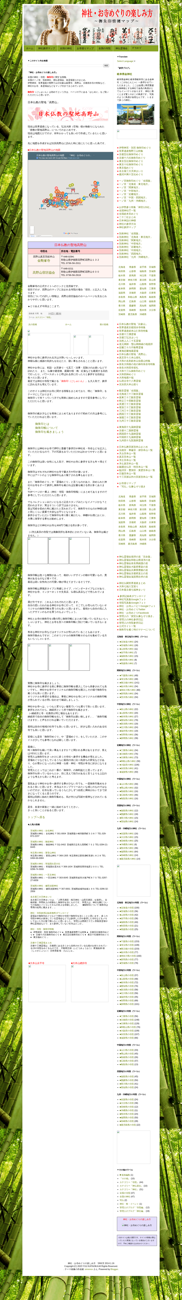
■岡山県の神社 (127, 788)
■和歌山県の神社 (128, 761)
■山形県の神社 (127, 649)
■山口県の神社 (127, 784)
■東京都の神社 (127, 683)
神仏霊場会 (122, 48)
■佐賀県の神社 (127, 833)
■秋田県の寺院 (127, 926)
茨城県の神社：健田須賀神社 (44, 886)
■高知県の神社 (127, 821)
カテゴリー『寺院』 (43, 317)
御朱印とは (42, 423)
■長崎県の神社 (127, 855)
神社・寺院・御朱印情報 (42, 929)
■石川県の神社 (127, 727)
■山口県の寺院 (127, 1050)
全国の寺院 (105, 48)
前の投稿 (104, 324)
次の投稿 (32, 324)
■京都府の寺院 (127, 1020)
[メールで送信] (49, 313)
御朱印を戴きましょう (49, 431)
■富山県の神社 (127, 709)
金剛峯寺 (43, 260)
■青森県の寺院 (127, 929)
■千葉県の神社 (127, 675)
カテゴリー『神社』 (129, 1189)
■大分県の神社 (127, 837)
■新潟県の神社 (127, 724)
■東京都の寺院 (127, 949)
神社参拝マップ (46, 48)
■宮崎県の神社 (127, 841)
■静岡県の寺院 (127, 1004)
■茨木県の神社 (127, 697)
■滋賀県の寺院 (127, 1038)
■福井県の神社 (127, 731)
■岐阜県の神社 (127, 716)
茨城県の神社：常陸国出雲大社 (45, 864)
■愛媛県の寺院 (127, 1080)
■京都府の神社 (127, 754)
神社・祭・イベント (129, 1204)
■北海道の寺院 (127, 908)
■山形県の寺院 (127, 915)
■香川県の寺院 (127, 1084)
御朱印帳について (46, 427)
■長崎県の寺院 (127, 1121)
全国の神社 (66, 48)
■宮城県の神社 (127, 645)
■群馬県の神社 (127, 693)
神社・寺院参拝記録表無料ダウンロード (49, 913)
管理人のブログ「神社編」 (132, 1211)
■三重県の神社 (127, 750)
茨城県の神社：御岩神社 (42, 842)
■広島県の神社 (127, 795)
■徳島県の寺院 (127, 1076)
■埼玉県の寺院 (127, 945)
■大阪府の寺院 (127, 1031)
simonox (89, 1269)
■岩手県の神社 (127, 652)
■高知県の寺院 (127, 1087)
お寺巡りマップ (85, 48)
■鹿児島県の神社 (128, 859)
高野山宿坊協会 (44, 272)
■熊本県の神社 (127, 848)
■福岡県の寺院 (127, 1117)
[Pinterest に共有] (60, 313)
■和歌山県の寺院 (128, 1027)
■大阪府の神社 (127, 765)
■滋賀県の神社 (127, 772)
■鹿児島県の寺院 (128, 1125)
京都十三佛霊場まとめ (41, 943)
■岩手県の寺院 (127, 918)
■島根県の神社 (127, 791)
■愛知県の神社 (127, 720)
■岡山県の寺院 (127, 1054)
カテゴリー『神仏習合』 (131, 1186)
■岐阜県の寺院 (127, 982)
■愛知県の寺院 (127, 986)
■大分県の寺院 (127, 1103)
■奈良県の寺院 (127, 1034)
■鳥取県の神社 (127, 798)
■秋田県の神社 (127, 660)
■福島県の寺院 (127, 922)
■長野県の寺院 (127, 1000)
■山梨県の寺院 (127, 979)
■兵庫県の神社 (127, 757)
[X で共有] (55, 313)
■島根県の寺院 (127, 1057)
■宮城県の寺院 (127, 911)
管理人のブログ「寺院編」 (132, 1207)
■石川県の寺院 (127, 993)
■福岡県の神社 (127, 852)
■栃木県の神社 (127, 686)
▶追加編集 (125, 1175)
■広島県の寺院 (127, 1061)
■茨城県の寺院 (127, 963)
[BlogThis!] (52, 313)
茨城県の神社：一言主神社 (43, 875)
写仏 (122, 1200)
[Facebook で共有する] (57, 313)
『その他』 (125, 1178)
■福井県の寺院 (127, 997)
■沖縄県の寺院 (127, 1110)
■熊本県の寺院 (127, 1114)
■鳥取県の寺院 (127, 1064)
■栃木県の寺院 (127, 952)
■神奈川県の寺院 (128, 956)
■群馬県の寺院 (127, 959)
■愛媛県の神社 (127, 814)
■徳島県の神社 (127, 810)
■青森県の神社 (127, 663)
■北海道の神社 (127, 642)
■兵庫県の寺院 (127, 1023)
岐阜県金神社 (124, 74)
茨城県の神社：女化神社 (42, 831)
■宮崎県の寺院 (127, 1107)
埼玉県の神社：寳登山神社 (43, 853)
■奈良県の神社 (127, 768)
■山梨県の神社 (127, 713)
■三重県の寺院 (127, 1016)
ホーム (29, 48)
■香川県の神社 (127, 818)
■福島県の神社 (127, 656)
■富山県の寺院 (127, 975)
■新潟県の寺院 (127, 990)
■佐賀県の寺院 (127, 1099)
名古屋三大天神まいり (41, 897)
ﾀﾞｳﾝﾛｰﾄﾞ (137, 48)
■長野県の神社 (127, 734)
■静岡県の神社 (127, 738)
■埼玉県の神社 (127, 679)
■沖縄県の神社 (127, 844)
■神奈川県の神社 (128, 690)
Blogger (114, 1269)
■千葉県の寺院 (127, 941)
